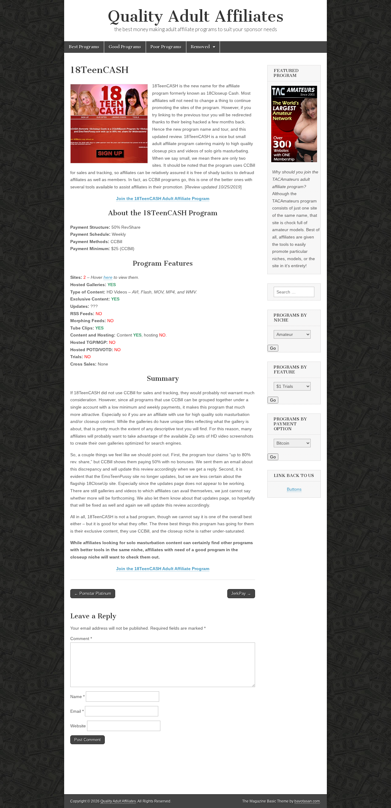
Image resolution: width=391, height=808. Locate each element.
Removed (200, 46)
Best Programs (84, 46)
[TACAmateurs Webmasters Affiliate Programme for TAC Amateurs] (294, 160)
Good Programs (125, 46)
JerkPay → (241, 593)
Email (77, 711)
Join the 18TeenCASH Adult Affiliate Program (162, 198)
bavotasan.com (307, 801)
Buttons (294, 489)
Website (78, 725)
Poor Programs (166, 46)
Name (77, 696)
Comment (81, 638)
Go (273, 348)
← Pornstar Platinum (92, 593)
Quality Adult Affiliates (195, 16)
